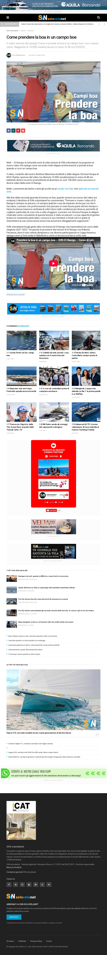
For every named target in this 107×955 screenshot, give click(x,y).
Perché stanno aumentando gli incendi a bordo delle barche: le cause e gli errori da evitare (56, 611)
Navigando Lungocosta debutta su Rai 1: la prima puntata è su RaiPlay (86, 391)
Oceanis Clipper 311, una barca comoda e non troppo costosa (30, 744)
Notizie (23, 31)
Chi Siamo (10, 941)
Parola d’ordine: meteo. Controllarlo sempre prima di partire (84, 355)
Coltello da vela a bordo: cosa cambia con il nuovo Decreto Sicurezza (54, 355)
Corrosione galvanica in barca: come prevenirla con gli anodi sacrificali (33, 645)
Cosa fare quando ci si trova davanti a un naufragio (26, 640)
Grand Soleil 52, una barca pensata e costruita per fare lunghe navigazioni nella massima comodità (44, 757)
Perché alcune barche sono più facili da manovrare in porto (43, 599)
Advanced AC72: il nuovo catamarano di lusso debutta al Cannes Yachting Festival (85, 427)
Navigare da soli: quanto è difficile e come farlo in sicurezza (43, 576)
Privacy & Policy (36, 941)
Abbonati (14, 917)
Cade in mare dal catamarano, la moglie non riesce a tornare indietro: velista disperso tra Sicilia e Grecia (60, 24)
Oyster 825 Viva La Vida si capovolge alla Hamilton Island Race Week (46, 588)
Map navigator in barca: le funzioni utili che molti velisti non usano (45, 622)
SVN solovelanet (12, 31)
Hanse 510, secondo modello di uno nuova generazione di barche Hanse (39, 733)
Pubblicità (22, 941)
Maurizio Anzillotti (14, 867)
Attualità (31, 31)
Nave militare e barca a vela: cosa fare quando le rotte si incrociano (32, 636)
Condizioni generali (14, 872)
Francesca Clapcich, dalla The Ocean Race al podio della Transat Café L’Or (20, 427)
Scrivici (49, 941)
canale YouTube (65, 188)
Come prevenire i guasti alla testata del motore (25, 650)
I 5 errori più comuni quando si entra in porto (24, 654)
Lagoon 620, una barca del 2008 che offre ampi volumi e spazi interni (33, 752)
